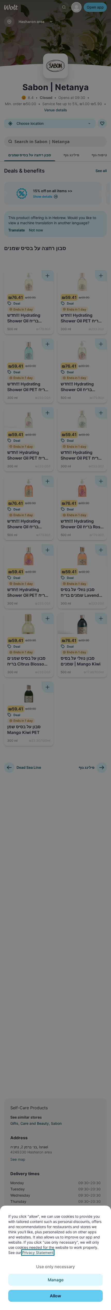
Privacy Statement (37, 1252)
